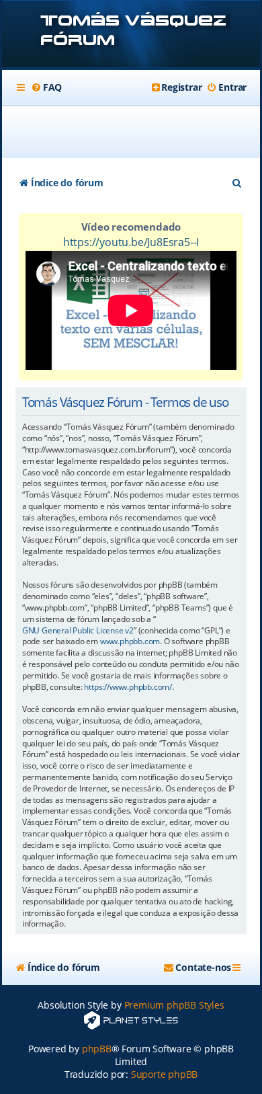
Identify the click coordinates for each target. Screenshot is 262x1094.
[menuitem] (46, 87)
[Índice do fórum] (131, 35)
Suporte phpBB (164, 1074)
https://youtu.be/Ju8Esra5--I (131, 242)
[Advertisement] (138, 132)
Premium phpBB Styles (174, 1005)
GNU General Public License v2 (78, 630)
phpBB (97, 1048)
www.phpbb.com (130, 641)
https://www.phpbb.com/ (128, 687)
